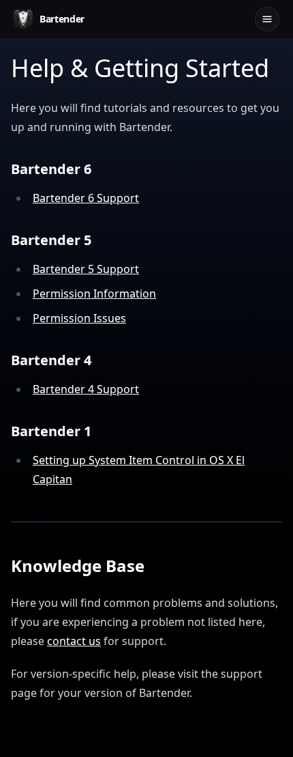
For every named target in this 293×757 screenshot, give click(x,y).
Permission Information (94, 293)
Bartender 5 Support (86, 268)
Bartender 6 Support (86, 197)
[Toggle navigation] (267, 19)
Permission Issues (79, 318)
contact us (74, 640)
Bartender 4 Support (86, 389)
